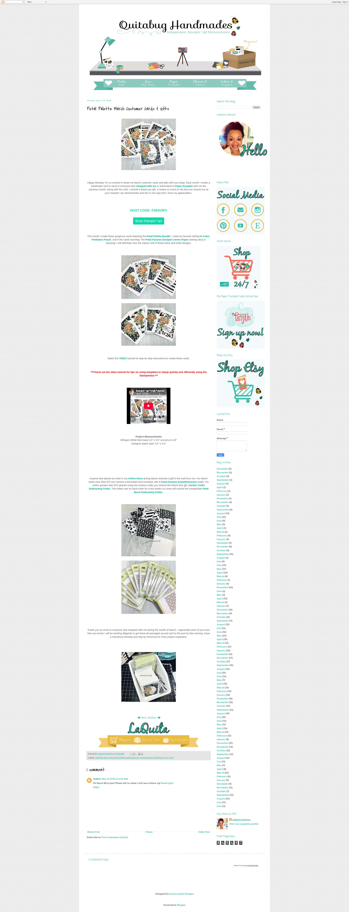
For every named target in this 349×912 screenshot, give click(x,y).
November (222, 472)
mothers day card (103, 758)
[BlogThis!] (134, 754)
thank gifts (167, 783)
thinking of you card (163, 758)
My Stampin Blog (252, 865)
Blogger (181, 905)
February (222, 491)
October (221, 476)
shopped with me (146, 186)
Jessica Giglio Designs (181, 894)
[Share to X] (136, 754)
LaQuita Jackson (241, 819)
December (222, 468)
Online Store (135, 478)
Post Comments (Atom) (115, 837)
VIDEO (123, 358)
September (223, 480)
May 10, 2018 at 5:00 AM (115, 779)
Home (149, 832)
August (221, 483)
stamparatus (146, 758)
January (221, 494)
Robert (97, 779)
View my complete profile (243, 824)
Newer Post (93, 832)
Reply (96, 787)
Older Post (204, 832)
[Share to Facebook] (139, 754)
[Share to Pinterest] (142, 754)
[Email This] (131, 754)
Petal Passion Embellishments (179, 482)
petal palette (119, 758)
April (220, 487)
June (219, 520)
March (220, 532)
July (219, 517)
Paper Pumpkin (184, 186)
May (219, 524)
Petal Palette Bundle (158, 236)
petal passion (132, 758)
